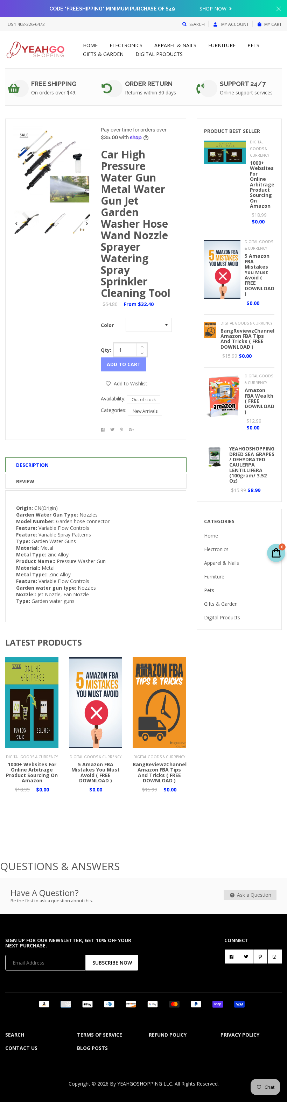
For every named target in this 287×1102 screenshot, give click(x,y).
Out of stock (144, 400)
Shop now (214, 8)
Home (90, 45)
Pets (253, 45)
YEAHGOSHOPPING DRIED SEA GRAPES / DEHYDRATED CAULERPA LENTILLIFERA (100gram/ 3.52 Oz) (251, 464)
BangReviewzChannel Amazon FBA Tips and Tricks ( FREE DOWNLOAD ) (160, 772)
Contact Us (21, 1048)
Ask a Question (253, 894)
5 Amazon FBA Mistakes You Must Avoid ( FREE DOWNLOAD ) (95, 772)
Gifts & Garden (103, 54)
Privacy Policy (239, 1034)
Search (197, 24)
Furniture (222, 45)
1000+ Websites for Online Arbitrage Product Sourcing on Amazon (32, 772)
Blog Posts (92, 1048)
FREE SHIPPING (54, 83)
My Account (234, 24)
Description (32, 465)
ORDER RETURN (149, 83)
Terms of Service (99, 1034)
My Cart (273, 24)
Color (107, 325)
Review (25, 481)
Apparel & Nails (175, 45)
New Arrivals (145, 411)
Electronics (126, 45)
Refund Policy (168, 1034)
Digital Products (159, 54)
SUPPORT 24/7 (243, 83)
